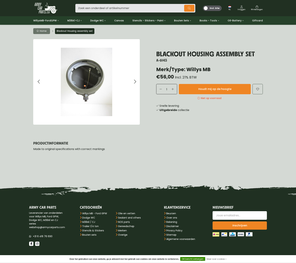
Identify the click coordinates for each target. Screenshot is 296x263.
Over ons (171, 217)
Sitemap (171, 234)
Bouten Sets (181, 20)
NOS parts (124, 222)
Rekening (171, 222)
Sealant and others (129, 217)
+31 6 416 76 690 (42, 236)
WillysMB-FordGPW (45, 20)
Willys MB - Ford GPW (94, 213)
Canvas (119, 20)
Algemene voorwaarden (180, 239)
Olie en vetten (126, 213)
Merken (122, 230)
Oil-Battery (235, 20)
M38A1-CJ (73, 20)
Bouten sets (89, 234)
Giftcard (257, 20)
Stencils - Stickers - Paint (147, 20)
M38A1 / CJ (88, 222)
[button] (38, 82)
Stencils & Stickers (93, 230)
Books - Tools (208, 20)
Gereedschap (126, 226)
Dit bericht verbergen (192, 259)
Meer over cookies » (216, 259)
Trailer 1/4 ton (90, 226)
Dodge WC (97, 20)
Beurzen (171, 213)
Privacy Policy (174, 230)
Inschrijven (239, 225)
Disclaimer (172, 226)
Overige (122, 234)
